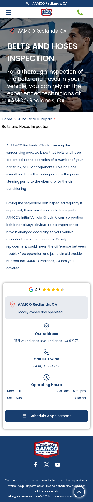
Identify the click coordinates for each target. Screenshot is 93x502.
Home (7, 119)
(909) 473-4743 (46, 366)
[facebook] (35, 465)
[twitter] (46, 465)
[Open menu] (8, 12)
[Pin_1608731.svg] (12, 304)
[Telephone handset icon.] (80, 12)
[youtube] (58, 465)
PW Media (74, 486)
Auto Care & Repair (35, 119)
